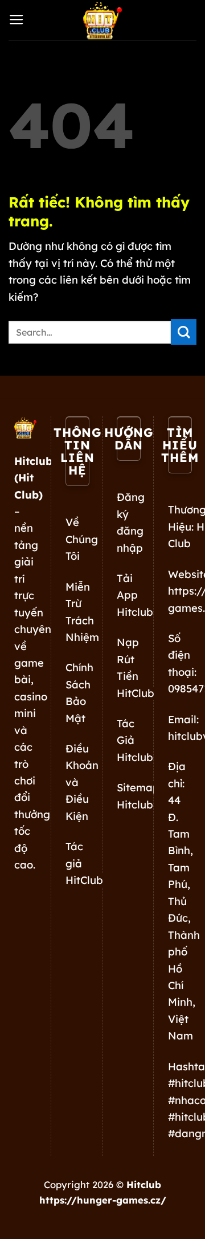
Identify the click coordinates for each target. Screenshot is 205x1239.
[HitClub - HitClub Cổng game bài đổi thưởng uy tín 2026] (102, 20)
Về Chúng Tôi (81, 539)
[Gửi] (183, 332)
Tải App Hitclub (135, 595)
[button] (16, 20)
